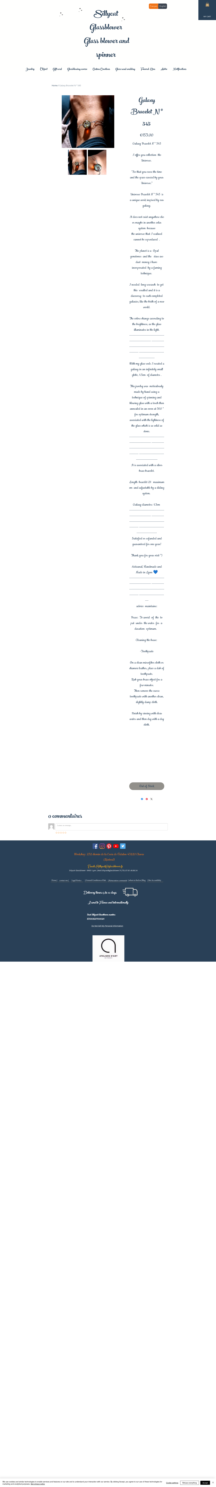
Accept (205, 1482)
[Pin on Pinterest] (146, 799)
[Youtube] (116, 846)
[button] (207, 4)
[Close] (213, 1482)
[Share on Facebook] (142, 799)
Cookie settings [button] (172, 1482)
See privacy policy (38, 1484)
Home (55, 85)
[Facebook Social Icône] (95, 846)
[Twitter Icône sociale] (123, 846)
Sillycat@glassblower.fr (109, 867)
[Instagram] (102, 846)
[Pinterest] (109, 846)
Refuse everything (189, 1482)
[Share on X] (151, 799)
